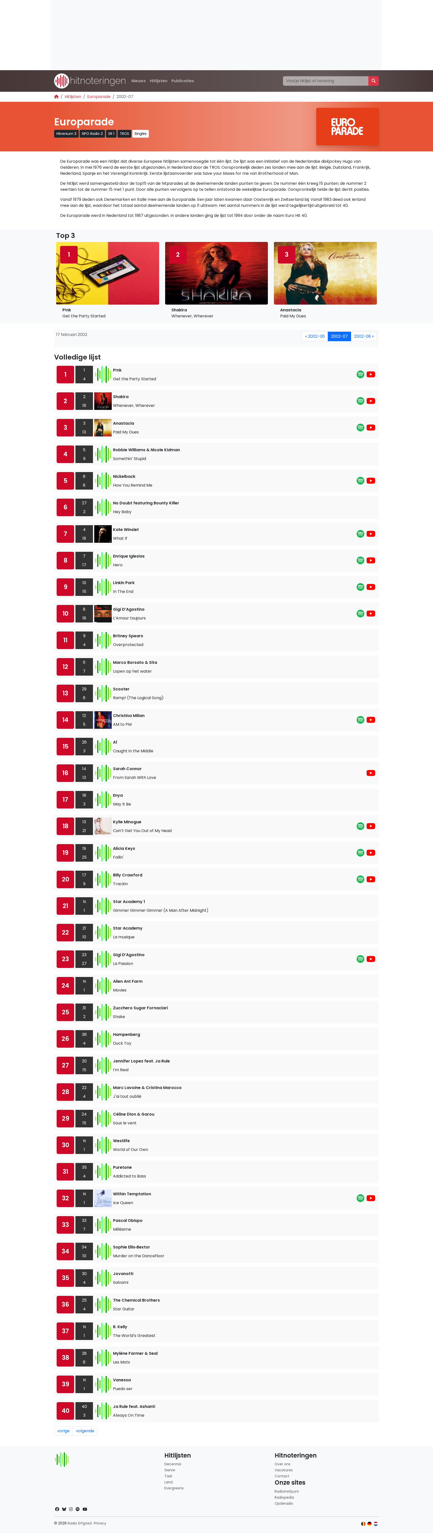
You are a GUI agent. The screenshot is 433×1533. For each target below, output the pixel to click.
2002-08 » (364, 336)
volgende (85, 1431)
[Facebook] (57, 1509)
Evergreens (174, 1488)
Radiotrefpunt (287, 1491)
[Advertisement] (201, 35)
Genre (169, 1470)
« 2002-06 (315, 336)
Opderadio (284, 1503)
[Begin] (56, 97)
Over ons (282, 1464)
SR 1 (111, 133)
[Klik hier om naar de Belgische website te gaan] (363, 1524)
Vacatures (284, 1470)
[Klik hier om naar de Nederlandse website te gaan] (376, 1524)
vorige (63, 1431)
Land (168, 1482)
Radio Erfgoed (80, 1523)
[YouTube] (370, 376)
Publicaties (182, 81)
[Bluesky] (64, 1509)
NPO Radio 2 (92, 133)
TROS (124, 133)
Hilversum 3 (66, 133)
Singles (141, 133)
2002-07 (339, 336)
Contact (282, 1476)
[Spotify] (360, 376)
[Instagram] (71, 1509)
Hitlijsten (158, 81)
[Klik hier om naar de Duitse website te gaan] (369, 1524)
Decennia (172, 1464)
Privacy (100, 1523)
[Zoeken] (373, 81)
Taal (168, 1476)
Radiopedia (284, 1497)
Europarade (99, 97)
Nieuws (138, 81)
